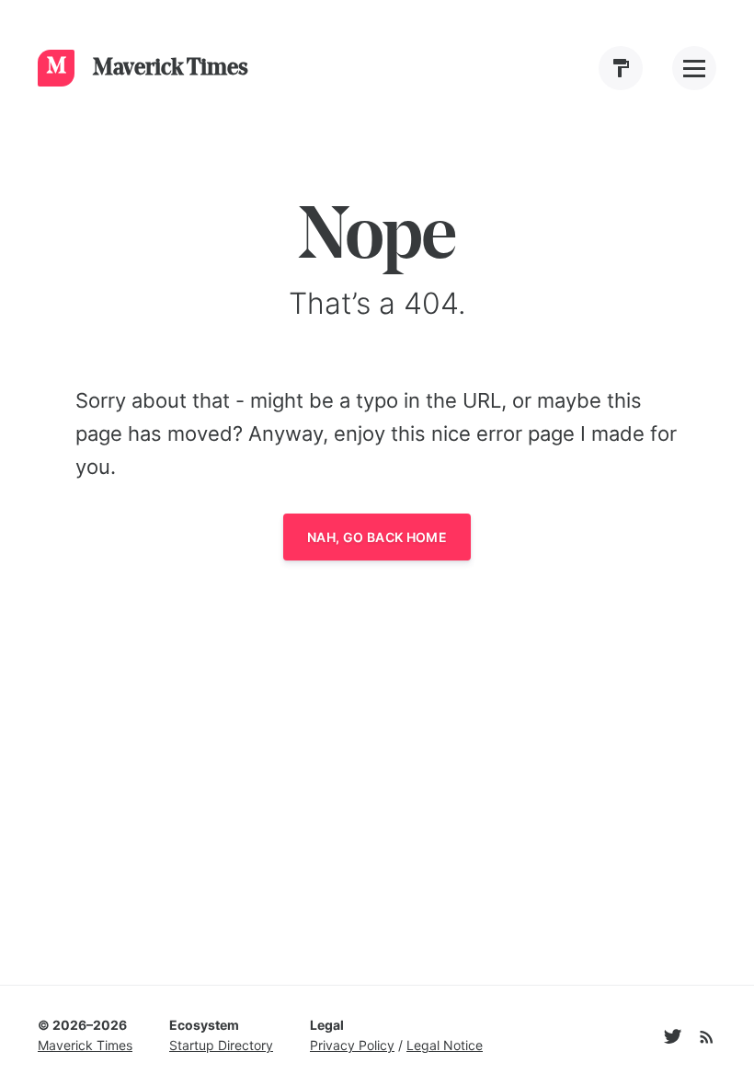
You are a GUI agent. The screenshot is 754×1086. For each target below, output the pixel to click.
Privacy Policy (352, 1045)
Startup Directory (221, 1045)
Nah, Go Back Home (377, 537)
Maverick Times (85, 1045)
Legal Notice (444, 1045)
